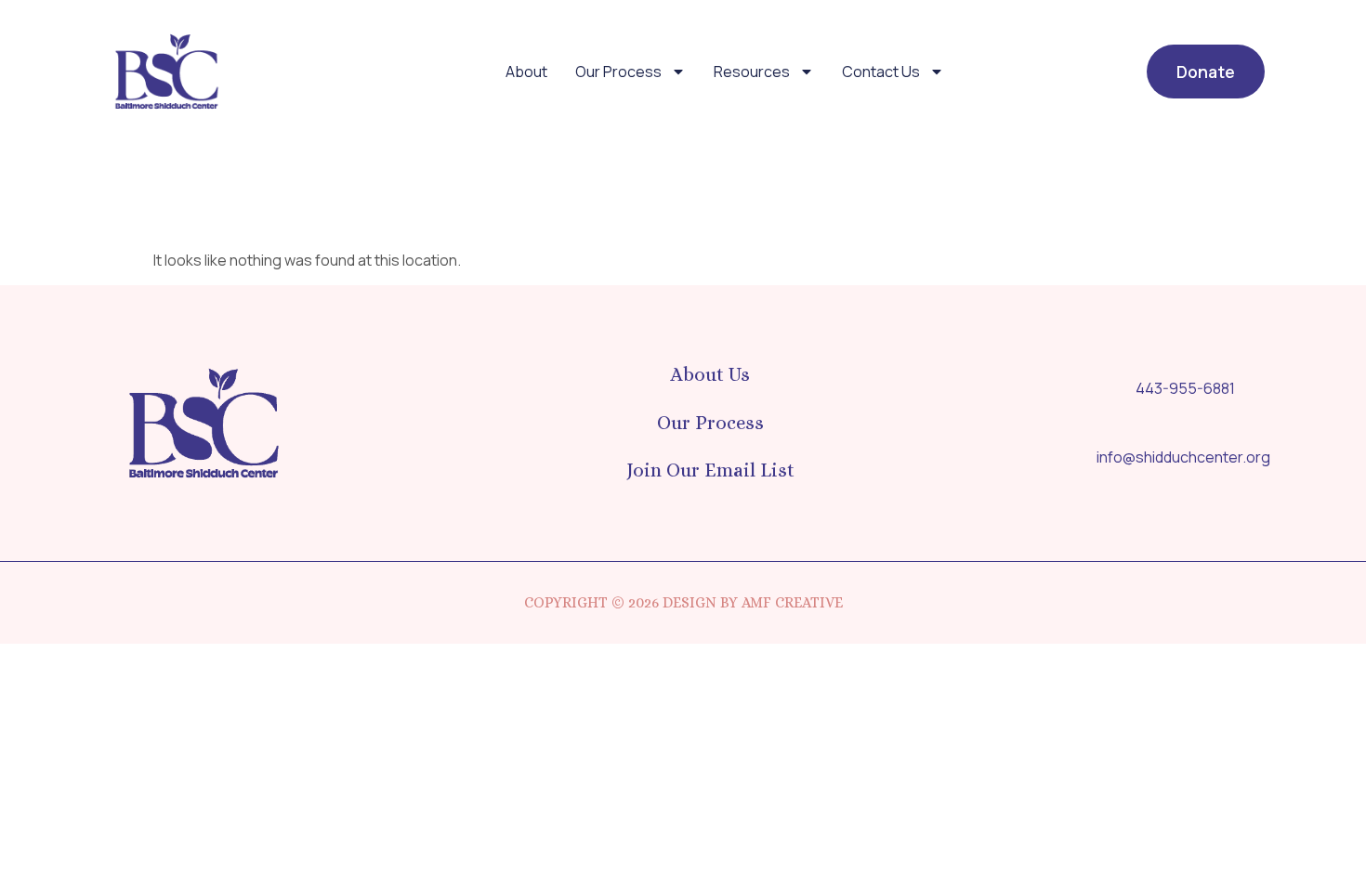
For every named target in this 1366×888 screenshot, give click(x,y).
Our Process (618, 71)
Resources (752, 71)
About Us (710, 374)
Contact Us (881, 71)
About (526, 71)
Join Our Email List (710, 470)
